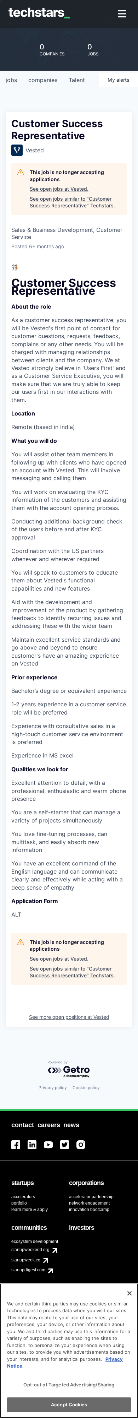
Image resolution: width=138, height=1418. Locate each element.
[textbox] (69, 591)
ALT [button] (16, 914)
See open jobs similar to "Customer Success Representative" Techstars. (72, 202)
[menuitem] (123, 14)
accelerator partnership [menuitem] (91, 1196)
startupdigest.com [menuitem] (28, 1269)
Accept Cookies (69, 1404)
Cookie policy (86, 1087)
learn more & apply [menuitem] (29, 1209)
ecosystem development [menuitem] (34, 1241)
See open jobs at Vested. (59, 189)
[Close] (129, 1293)
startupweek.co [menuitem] (25, 1259)
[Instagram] (84, 1149)
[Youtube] (52, 1149)
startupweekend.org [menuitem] (30, 1249)
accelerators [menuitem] (23, 1196)
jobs (11, 79)
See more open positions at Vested (69, 1017)
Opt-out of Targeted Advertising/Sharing (68, 1384)
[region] (69, 1350)
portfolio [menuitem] (19, 1203)
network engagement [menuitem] (89, 1203)
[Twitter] (68, 1149)
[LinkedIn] (36, 1149)
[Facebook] (19, 1149)
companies (42, 79)
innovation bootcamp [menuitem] (89, 1209)
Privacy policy (53, 1087)
